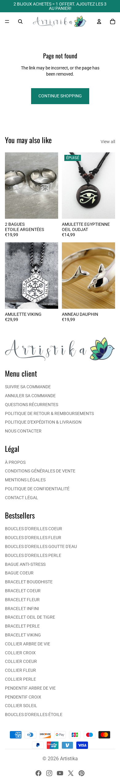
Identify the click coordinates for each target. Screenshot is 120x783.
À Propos (15, 462)
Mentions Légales (25, 479)
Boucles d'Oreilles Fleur (33, 537)
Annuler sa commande (30, 395)
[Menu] (7, 21)
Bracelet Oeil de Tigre (30, 617)
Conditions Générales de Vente (40, 470)
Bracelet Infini (22, 608)
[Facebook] (38, 773)
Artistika (69, 758)
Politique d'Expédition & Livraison (43, 422)
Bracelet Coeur (23, 590)
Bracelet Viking (23, 634)
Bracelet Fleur (22, 599)
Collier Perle (20, 679)
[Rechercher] (20, 21)
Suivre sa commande (28, 386)
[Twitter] (70, 773)
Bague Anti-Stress (25, 564)
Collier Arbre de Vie (27, 643)
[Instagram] (49, 773)
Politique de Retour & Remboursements (49, 413)
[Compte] (99, 21)
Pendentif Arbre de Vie (30, 688)
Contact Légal (21, 497)
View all (108, 141)
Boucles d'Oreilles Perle (33, 555)
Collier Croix (20, 652)
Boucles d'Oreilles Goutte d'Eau (41, 546)
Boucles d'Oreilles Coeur (33, 528)
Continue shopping (60, 95)
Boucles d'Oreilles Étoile (33, 714)
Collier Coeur (21, 661)
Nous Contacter (23, 431)
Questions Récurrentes (31, 404)
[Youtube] (60, 773)
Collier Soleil (21, 705)
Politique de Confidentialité (37, 488)
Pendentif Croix (23, 697)
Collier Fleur (20, 670)
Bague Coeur (19, 572)
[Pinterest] (81, 773)
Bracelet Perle (22, 626)
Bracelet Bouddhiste (29, 581)
